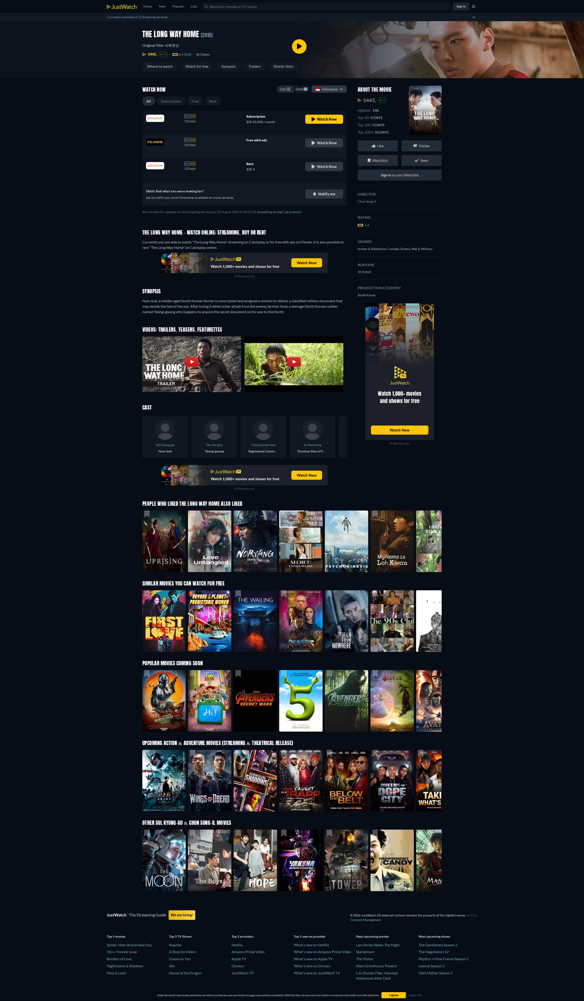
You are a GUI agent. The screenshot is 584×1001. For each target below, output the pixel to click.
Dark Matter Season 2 (436, 973)
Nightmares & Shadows (125, 966)
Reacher (175, 945)
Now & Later (116, 973)
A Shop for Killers (182, 951)
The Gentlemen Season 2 (438, 945)
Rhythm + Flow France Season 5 (443, 959)
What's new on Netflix (311, 945)
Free (195, 101)
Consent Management (365, 920)
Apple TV (239, 959)
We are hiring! (182, 915)
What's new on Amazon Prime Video (322, 951)
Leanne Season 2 (432, 966)
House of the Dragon (185, 973)
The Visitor (364, 959)
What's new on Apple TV (313, 959)
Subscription (171, 101)
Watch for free (197, 66)
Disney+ (238, 966)
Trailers (255, 66)
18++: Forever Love (122, 951)
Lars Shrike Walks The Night (378, 945)
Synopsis (229, 66)
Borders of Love (119, 959)
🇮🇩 (326, 89)
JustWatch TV (243, 973)
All (148, 101)
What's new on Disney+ (312, 966)
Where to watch (160, 66)
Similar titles (284, 66)
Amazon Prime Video (248, 951)
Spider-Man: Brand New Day (129, 945)
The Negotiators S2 (434, 951)
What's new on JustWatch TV (317, 973)
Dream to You (180, 959)
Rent (213, 101)
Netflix (237, 945)
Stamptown (365, 951)
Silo (172, 966)
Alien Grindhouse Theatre (376, 966)
